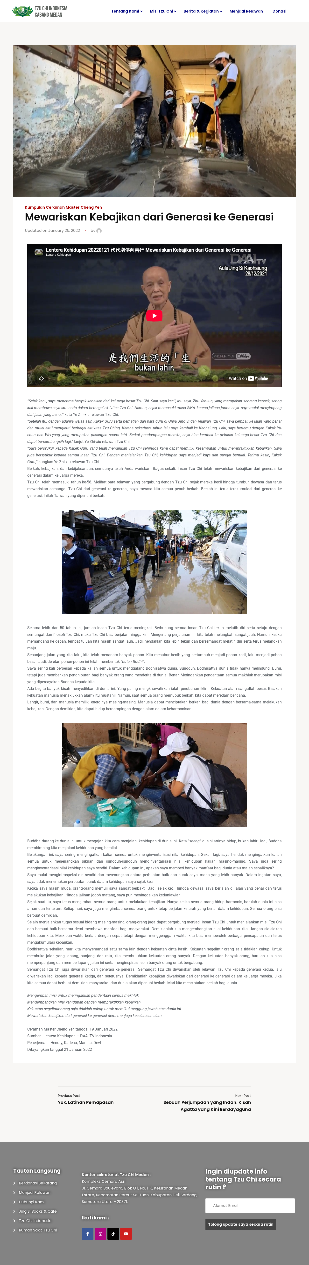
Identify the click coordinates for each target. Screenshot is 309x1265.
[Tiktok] (113, 1234)
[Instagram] (100, 1234)
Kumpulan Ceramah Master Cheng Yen (63, 207)
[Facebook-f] (87, 1234)
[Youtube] (126, 1234)
